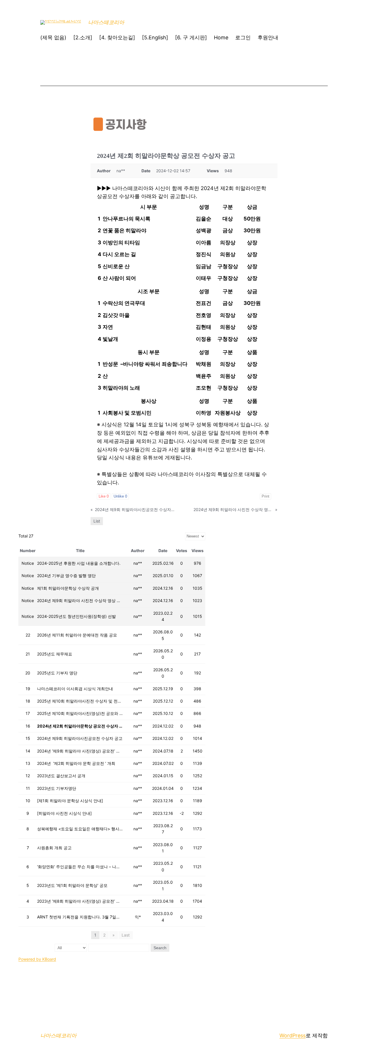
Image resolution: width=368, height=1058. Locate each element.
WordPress (292, 1035)
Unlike (120, 496)
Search (160, 947)
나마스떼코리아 (106, 22)
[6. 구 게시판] (191, 37)
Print (265, 496)
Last (126, 935)
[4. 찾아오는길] (117, 37)
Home (221, 37)
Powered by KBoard (37, 959)
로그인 (243, 37)
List (96, 521)
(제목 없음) (53, 37)
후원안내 (268, 37)
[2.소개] (82, 37)
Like (104, 496)
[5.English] (155, 37)
